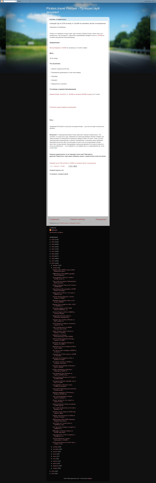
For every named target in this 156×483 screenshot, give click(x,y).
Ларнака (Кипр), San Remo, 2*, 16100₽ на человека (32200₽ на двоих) (71, 94)
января (55, 468)
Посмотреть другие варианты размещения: (63, 107)
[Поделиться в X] (73, 166)
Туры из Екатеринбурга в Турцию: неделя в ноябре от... (63, 397)
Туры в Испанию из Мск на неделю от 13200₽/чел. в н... (64, 435)
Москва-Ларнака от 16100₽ (58, 48)
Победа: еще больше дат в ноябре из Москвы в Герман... (64, 416)
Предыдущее (101, 219)
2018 (53, 258)
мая (54, 458)
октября (55, 447)
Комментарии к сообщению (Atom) (70, 223)
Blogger (90, 478)
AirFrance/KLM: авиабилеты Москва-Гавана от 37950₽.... (63, 339)
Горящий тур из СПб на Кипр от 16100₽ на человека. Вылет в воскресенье (73, 163)
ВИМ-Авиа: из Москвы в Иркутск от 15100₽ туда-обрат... (63, 431)
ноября (55, 267)
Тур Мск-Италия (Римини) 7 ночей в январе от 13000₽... (63, 297)
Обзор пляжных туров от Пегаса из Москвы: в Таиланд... (63, 332)
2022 (53, 249)
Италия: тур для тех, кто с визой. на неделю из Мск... (63, 401)
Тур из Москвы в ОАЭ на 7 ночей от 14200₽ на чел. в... (63, 278)
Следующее (54, 219)
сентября (56, 449)
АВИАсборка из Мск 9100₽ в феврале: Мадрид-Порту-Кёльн (64, 420)
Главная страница (77, 219)
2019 (53, 256)
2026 (53, 239)
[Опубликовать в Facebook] (74, 166)
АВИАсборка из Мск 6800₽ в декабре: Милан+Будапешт (64, 274)
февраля (56, 465)
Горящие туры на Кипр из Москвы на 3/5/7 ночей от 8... (63, 320)
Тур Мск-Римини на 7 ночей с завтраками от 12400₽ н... (61, 439)
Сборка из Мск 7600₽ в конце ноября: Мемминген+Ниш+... (64, 270)
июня (55, 456)
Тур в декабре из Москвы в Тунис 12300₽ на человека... (62, 385)
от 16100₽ (99, 35)
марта (55, 463)
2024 (53, 244)
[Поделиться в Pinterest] (76, 166)
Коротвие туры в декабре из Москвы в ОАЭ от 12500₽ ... (64, 366)
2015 (53, 471)
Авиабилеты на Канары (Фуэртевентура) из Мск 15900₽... (63, 335)
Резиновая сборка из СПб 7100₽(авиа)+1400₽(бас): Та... (62, 309)
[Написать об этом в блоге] (71, 166)
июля (55, 454)
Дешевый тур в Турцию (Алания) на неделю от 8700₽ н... (63, 343)
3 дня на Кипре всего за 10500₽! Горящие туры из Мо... (62, 328)
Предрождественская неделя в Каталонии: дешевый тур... (62, 316)
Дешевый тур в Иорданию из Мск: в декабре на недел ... (63, 358)
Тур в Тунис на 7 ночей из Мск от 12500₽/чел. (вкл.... (62, 424)
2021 (53, 251)
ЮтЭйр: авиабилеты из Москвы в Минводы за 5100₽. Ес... (62, 370)
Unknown (54, 230)
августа (55, 451)
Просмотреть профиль (56, 232)
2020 (53, 254)
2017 (53, 261)
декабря (55, 265)
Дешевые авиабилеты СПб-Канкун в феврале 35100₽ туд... (63, 393)
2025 (53, 242)
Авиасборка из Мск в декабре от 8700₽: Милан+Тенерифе (64, 289)
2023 (53, 246)
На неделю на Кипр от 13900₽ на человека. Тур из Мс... (62, 362)
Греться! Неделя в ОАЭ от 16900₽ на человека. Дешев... (64, 312)
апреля (55, 461)
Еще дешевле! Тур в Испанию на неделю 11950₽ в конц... (62, 374)
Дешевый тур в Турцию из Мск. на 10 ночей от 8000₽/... (63, 301)
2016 (53, 263)
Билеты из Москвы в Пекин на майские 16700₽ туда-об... (64, 404)
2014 (53, 473)
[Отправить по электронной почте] (69, 166)
